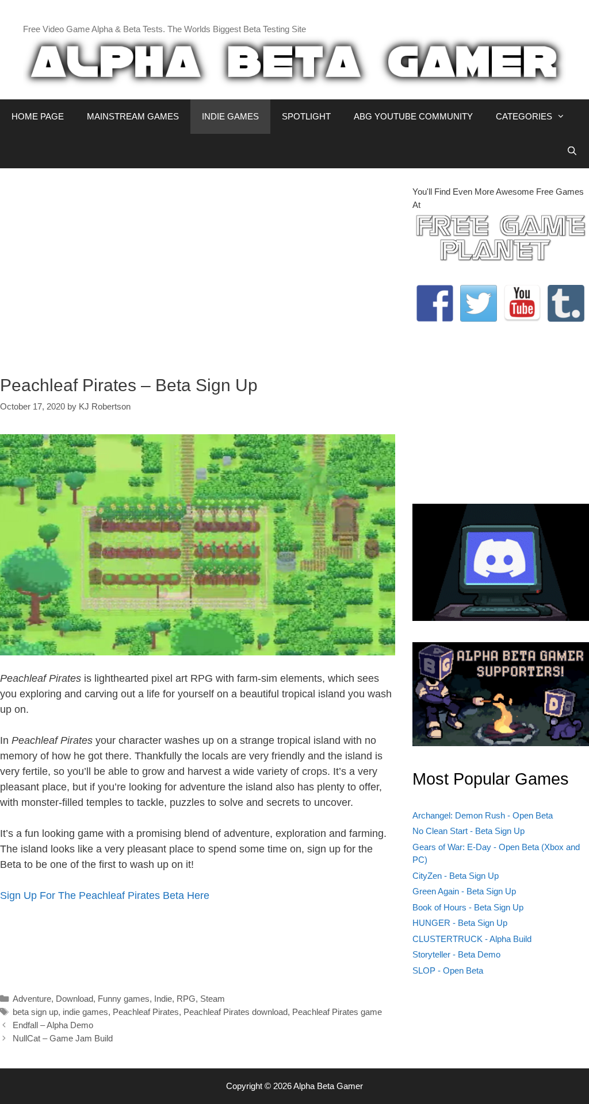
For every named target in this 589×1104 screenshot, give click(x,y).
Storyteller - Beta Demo (456, 954)
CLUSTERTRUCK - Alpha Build (471, 939)
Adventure (32, 998)
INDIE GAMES (230, 116)
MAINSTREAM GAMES (133, 116)
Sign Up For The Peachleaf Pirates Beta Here (104, 895)
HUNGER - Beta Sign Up (459, 923)
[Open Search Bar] (572, 151)
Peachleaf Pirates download (235, 1012)
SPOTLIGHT (306, 116)
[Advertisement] (197, 266)
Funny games (124, 998)
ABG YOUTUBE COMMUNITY (413, 116)
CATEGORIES (524, 116)
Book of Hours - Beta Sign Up (467, 907)
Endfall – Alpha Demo (53, 1025)
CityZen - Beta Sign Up (455, 876)
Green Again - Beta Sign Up (464, 891)
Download (74, 998)
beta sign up (35, 1012)
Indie (163, 998)
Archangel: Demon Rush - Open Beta (482, 815)
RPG (186, 998)
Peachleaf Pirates (146, 1012)
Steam (212, 998)
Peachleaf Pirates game (337, 1012)
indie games (85, 1012)
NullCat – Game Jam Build (63, 1038)
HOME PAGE (38, 116)
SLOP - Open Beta (447, 970)
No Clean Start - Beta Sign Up (468, 831)
